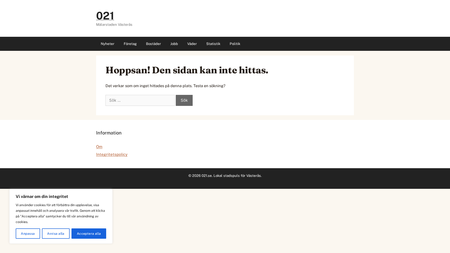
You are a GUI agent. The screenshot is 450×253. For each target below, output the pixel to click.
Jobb (174, 44)
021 (105, 15)
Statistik (213, 44)
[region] (60, 216)
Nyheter (107, 44)
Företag (130, 44)
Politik (235, 44)
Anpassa (28, 233)
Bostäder (153, 44)
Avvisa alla (55, 233)
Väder (192, 44)
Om (99, 146)
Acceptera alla (89, 233)
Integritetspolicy (112, 154)
